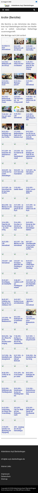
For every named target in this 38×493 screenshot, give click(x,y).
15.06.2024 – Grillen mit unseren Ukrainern (19, 63)
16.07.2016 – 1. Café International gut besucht (30, 338)
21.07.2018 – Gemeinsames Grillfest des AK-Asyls (31, 207)
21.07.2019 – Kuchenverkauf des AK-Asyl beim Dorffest (7, 190)
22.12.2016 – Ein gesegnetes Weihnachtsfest (6, 319)
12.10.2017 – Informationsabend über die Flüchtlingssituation (18, 264)
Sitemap (4, 479)
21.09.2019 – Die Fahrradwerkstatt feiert (31, 172)
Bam (28, 490)
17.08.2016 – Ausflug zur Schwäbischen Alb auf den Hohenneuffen (18, 339)
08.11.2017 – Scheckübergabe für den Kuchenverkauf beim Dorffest (31, 245)
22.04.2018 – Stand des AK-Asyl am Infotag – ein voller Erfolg (6, 226)
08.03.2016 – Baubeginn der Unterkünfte (30, 374)
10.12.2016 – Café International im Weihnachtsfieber (30, 320)
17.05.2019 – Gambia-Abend (18, 188)
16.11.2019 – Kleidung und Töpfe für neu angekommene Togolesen (30, 154)
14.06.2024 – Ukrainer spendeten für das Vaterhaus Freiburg (30, 65)
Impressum (5, 474)
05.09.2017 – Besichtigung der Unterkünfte (6, 282)
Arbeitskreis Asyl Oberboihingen (24, 488)
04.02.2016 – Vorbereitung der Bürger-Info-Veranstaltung (7, 410)
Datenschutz (6, 476)
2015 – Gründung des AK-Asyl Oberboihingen (19, 429)
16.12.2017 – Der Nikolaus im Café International (19, 243)
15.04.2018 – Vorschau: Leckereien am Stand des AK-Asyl (18, 226)
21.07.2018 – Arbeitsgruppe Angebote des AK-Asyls (19, 207)
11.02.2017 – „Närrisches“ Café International (30, 302)
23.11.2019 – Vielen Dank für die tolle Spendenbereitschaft (19, 154)
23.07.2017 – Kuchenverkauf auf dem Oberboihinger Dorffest (31, 283)
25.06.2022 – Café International (18, 116)
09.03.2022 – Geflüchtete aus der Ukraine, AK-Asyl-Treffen (6, 134)
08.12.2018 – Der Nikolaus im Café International (7, 207)
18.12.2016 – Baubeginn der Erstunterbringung (18, 319)
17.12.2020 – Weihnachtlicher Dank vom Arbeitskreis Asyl (18, 134)
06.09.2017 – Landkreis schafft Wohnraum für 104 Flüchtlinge (30, 264)
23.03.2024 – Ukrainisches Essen (6, 83)
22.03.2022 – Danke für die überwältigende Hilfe (30, 116)
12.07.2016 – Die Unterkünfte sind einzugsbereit (7, 357)
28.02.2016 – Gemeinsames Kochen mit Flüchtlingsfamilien (19, 392)
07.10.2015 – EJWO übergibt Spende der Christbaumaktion (30, 411)
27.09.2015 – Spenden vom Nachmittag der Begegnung (6, 429)
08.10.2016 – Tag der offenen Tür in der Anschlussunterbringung (7, 339)
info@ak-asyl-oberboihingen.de (13, 459)
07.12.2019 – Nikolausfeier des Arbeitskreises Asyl (6, 153)
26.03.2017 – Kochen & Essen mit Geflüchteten (19, 301)
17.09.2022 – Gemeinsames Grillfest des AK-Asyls (31, 99)
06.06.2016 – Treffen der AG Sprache (6, 374)
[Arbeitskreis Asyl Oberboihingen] (19, 5)
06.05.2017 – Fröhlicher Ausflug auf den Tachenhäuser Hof (6, 302)
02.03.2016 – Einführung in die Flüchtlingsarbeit (7, 390)
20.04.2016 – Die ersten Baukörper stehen (19, 374)
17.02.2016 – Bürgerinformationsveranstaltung (30, 391)
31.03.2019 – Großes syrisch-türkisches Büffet (31, 190)
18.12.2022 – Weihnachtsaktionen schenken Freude (6, 99)
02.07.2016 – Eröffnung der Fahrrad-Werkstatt (19, 358)
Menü (7, 10)
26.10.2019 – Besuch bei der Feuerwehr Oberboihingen (7, 172)
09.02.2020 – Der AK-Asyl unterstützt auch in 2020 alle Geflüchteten (31, 135)
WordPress (20, 490)
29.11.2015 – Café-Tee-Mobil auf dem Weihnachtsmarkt (18, 411)
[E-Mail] (36, 1)
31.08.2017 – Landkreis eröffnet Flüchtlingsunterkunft (19, 283)
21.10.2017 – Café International (7, 262)
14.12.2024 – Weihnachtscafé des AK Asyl (6, 63)
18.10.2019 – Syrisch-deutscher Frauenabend (19, 172)
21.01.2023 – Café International (30, 83)
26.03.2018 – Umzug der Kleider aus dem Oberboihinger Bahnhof (31, 226)
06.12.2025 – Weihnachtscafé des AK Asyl (18, 48)
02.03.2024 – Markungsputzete (18, 83)
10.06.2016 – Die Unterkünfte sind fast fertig (31, 357)
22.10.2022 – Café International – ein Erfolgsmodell (18, 99)
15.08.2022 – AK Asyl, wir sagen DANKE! (6, 116)
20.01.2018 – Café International (6, 243)
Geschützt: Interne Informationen (6, 47)
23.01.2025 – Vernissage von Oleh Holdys (30, 48)
